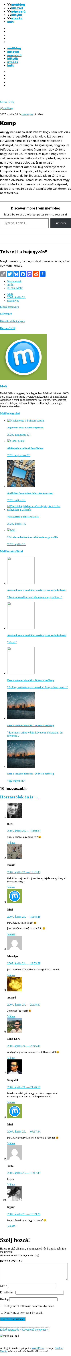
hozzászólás (11, 1261)
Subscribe (61, 223)
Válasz (11, 842)
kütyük (16, 15)
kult (10, 22)
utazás (16, 18)
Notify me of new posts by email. (23, 1312)
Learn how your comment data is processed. (36, 1327)
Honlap (4, 1299)
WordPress (38, 1348)
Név (3, 1285)
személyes (27, 114)
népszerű (18, 11)
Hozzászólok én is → (19, 797)
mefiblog (18, 4)
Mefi (10, 294)
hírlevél (17, 8)
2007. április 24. (16, 297)
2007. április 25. (23, 1131)
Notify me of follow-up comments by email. (29, 1306)
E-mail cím (7, 1292)
